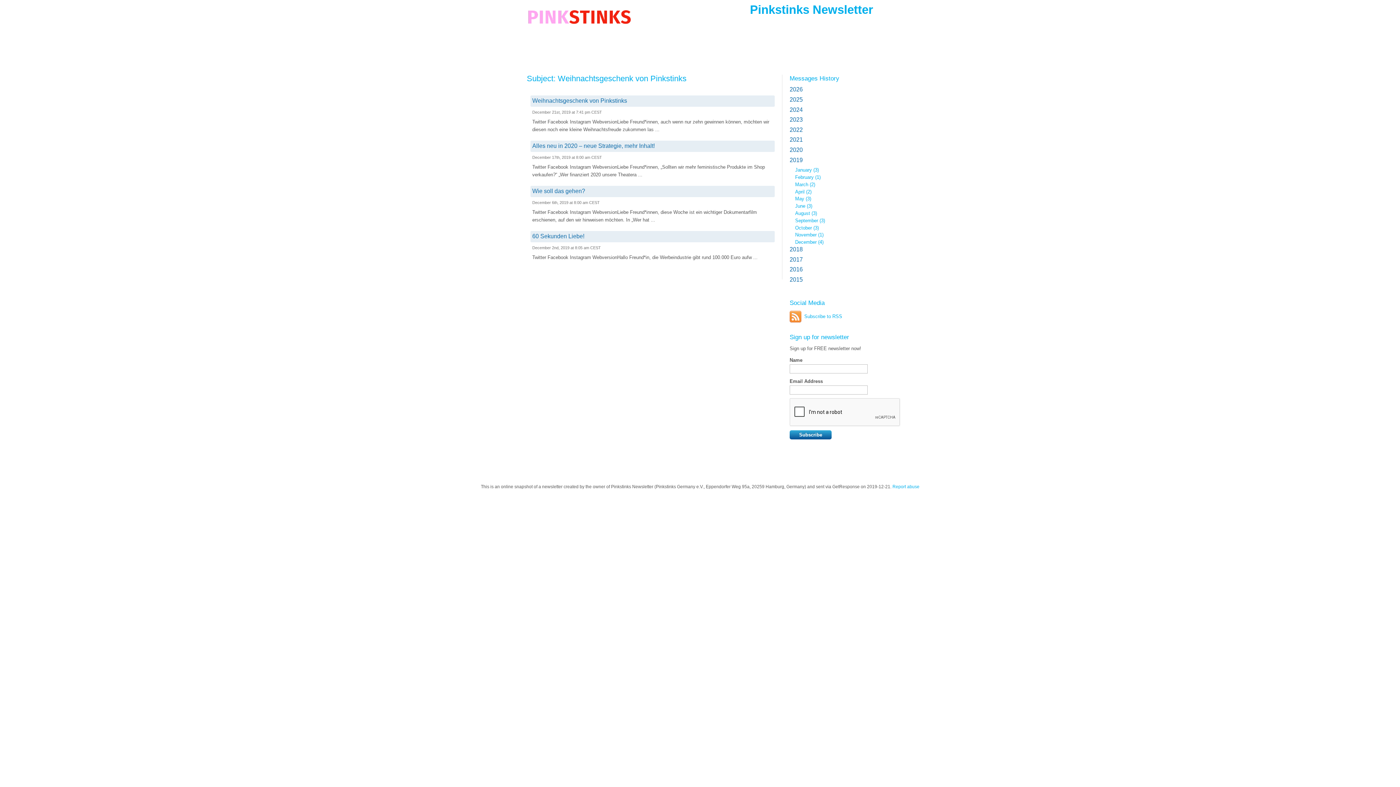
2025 (796, 100)
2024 (796, 110)
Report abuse (905, 486)
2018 (796, 249)
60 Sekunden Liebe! (558, 236)
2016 (796, 269)
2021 (796, 140)
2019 (796, 160)
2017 (796, 260)
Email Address (806, 381)
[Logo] (579, 23)
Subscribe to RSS (823, 316)
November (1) (809, 235)
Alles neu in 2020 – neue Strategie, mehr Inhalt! (593, 146)
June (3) (803, 206)
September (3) (810, 220)
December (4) (809, 242)
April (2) (803, 192)
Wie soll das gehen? (558, 191)
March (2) (805, 184)
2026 (796, 89)
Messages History (814, 78)
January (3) (807, 170)
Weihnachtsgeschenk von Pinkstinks (579, 101)
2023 (796, 120)
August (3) (806, 213)
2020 (796, 150)
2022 (796, 130)
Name (796, 360)
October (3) (807, 228)
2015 (796, 280)
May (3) (803, 198)
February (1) (808, 177)
